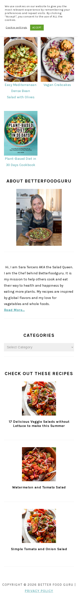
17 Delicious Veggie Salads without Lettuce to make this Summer (39, 424)
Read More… (14, 310)
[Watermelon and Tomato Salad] (39, 464)
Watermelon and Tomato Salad (39, 487)
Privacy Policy (39, 591)
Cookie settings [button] (16, 27)
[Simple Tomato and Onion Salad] (39, 526)
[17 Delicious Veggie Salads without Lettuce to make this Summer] (39, 398)
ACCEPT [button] (36, 27)
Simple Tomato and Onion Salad (39, 549)
